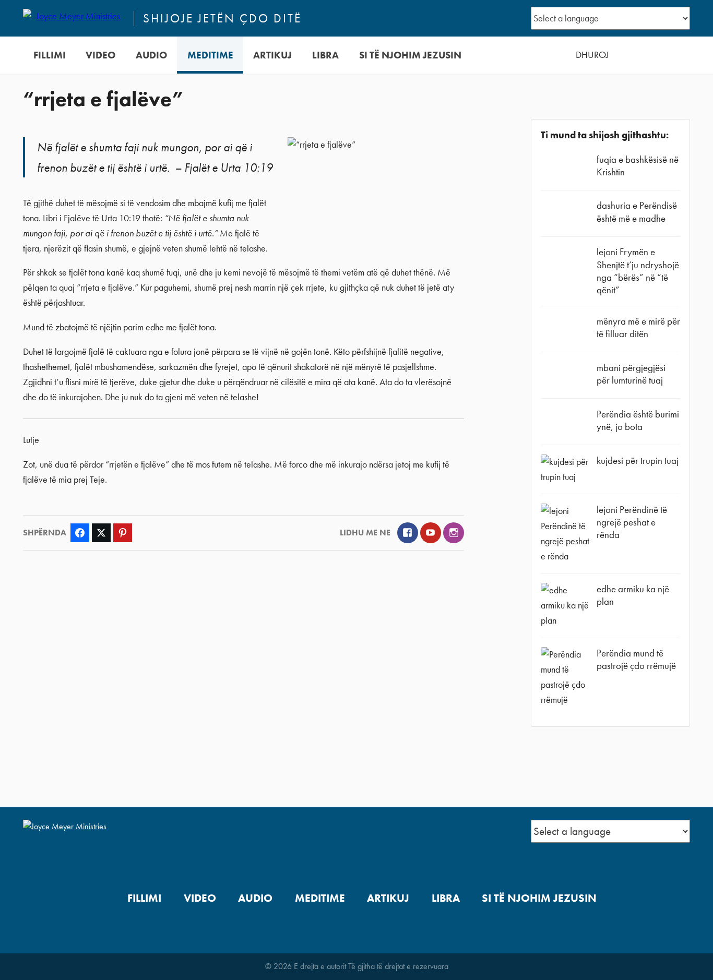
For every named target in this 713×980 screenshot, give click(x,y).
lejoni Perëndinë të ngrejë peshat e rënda (632, 522)
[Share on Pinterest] (122, 532)
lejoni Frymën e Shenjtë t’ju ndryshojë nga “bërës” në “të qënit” (638, 270)
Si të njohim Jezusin (410, 55)
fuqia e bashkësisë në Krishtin (638, 165)
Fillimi (49, 55)
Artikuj (272, 55)
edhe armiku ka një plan (633, 595)
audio (151, 55)
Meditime (210, 55)
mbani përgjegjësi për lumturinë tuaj (631, 374)
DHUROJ (592, 55)
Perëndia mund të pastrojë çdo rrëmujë (636, 659)
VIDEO (100, 55)
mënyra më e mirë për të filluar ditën (638, 327)
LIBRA (325, 55)
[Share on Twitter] (101, 532)
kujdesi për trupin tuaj (638, 460)
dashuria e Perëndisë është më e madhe (637, 211)
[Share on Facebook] (79, 532)
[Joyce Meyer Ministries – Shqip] (73, 18)
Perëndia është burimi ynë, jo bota (638, 420)
